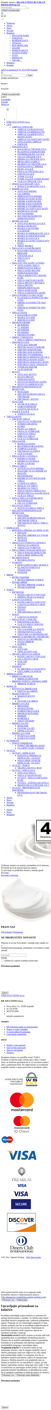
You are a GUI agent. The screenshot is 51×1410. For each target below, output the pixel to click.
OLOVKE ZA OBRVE (27, 701)
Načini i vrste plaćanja (16, 1045)
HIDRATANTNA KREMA (29, 196)
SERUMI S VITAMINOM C (30, 354)
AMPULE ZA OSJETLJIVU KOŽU (33, 139)
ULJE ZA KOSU (25, 453)
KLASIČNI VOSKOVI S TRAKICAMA (28, 568)
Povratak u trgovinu (9, 875)
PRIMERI (21, 716)
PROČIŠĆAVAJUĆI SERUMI (30, 347)
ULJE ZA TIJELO (25, 496)
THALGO (16, 43)
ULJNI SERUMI (24, 369)
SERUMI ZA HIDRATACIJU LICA (33, 357)
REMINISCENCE (20, 40)
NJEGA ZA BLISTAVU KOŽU (31, 293)
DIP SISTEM (18, 592)
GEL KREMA (23, 194)
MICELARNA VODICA (28, 161)
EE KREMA (23, 332)
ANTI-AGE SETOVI (26, 374)
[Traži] (28, 8)
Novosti (10, 30)
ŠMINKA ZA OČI (20, 723)
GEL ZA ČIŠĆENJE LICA (29, 156)
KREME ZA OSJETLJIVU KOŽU (32, 208)
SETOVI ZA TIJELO (21, 505)
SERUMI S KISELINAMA (29, 350)
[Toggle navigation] (2, 19)
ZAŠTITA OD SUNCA (27, 409)
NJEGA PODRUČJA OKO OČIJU (27, 295)
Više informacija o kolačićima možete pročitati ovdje (23, 1297)
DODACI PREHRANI (22, 743)
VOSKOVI (17, 562)
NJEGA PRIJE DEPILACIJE (30, 555)
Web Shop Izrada (33, 1257)
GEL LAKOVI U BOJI (27, 659)
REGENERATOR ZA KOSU (30, 446)
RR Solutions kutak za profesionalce (22, 1027)
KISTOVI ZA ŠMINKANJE (24, 689)
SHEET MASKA (25, 246)
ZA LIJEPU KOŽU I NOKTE (30, 748)
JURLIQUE (17, 38)
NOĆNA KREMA (25, 213)
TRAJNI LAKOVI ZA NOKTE (26, 654)
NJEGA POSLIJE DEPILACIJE (31, 552)
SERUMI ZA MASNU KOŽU (30, 359)
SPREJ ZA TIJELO (26, 436)
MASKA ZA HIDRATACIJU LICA (33, 233)
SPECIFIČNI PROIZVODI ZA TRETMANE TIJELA (31, 519)
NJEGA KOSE (18, 441)
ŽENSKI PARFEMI (26, 587)
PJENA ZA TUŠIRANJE (28, 431)
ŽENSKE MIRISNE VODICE (30, 585)
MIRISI (10, 575)
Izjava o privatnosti (15, 1050)
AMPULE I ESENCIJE (22, 127)
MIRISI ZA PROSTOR (22, 676)
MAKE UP (11, 686)
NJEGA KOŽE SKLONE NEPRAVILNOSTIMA (28, 271)
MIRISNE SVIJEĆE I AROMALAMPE (29, 681)
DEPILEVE (17, 58)
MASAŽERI (23, 392)
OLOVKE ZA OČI (25, 728)
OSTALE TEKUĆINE (22, 627)
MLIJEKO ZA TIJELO (27, 488)
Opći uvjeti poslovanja (16, 1048)
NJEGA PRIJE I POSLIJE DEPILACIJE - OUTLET (29, 761)
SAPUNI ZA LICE (25, 174)
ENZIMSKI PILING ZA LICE (30, 154)
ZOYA (15, 55)
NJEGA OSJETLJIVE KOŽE (30, 280)
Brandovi (11, 33)
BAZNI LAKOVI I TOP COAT (31, 595)
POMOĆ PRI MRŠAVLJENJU (31, 745)
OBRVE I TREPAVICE (22, 337)
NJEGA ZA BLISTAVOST (29, 775)
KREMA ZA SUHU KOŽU (29, 199)
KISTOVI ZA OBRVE (27, 691)
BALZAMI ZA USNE (27, 315)
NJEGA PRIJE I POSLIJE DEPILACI (29, 550)
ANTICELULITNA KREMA (30, 468)
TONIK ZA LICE (25, 176)
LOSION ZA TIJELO (27, 483)
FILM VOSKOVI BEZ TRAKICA (32, 565)
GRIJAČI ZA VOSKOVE (29, 547)
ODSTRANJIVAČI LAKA (29, 632)
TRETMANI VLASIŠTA (28, 451)
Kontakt (10, 65)
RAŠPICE (22, 644)
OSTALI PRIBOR (25, 642)
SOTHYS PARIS (19, 53)
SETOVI (21, 260)
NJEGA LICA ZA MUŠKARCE (26, 248)
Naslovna (11, 23)
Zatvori (5, 993)
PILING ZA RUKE (26, 463)
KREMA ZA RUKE (26, 458)
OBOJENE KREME (21, 322)
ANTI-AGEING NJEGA (28, 265)
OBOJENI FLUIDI (25, 335)
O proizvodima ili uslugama (18, 1032)
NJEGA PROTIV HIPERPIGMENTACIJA (28, 286)
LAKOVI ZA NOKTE (22, 599)
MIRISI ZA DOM (14, 674)
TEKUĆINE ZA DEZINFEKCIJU (32, 634)
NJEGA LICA (23, 258)
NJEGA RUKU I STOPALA (25, 456)
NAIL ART (22, 661)
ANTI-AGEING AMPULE (29, 142)
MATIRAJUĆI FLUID (27, 211)
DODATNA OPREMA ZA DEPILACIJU (30, 530)
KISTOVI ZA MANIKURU (29, 639)
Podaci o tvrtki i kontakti (17, 1029)
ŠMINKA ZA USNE (21, 733)
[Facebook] (6, 932)
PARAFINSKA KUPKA (28, 622)
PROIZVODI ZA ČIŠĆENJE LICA (33, 785)
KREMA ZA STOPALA (28, 461)
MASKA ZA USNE (26, 317)
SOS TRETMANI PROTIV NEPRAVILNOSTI (29, 217)
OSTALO (21, 607)
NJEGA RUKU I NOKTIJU (24, 619)
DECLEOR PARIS (20, 35)
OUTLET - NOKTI (20, 765)
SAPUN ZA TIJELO (26, 434)
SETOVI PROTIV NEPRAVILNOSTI (26, 378)
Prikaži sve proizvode (10, 10)
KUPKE (21, 426)
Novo (9, 28)
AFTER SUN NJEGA (27, 404)
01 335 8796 (24, 70)
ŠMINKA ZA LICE (20, 703)
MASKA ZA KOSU (26, 444)
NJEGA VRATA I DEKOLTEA (31, 491)
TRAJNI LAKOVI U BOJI (29, 768)
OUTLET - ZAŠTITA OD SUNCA (33, 783)
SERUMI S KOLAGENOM (29, 352)
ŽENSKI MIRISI (19, 582)
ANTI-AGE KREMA (27, 191)
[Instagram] (17, 932)
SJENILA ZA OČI (25, 731)
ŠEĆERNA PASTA (20, 557)
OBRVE (15, 698)
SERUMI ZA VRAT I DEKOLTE (32, 364)
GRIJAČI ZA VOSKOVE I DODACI (29, 543)
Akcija (9, 25)
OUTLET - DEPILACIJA (23, 753)
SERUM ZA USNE (26, 320)
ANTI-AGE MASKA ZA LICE (31, 223)
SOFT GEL (17, 646)
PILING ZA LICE (25, 169)
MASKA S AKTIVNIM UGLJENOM (28, 229)
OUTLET (11, 750)
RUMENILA (23, 718)
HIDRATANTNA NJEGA (29, 268)
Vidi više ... (17, 60)
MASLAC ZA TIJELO (27, 486)
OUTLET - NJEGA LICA (23, 770)
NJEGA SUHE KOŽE (27, 290)
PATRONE (22, 572)
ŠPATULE (22, 538)
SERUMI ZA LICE (20, 342)
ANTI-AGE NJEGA (26, 773)
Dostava (10, 1052)
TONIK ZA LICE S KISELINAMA (33, 179)
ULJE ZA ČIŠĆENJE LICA (29, 181)
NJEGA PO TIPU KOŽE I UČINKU (28, 263)
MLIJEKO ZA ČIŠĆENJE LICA (32, 164)
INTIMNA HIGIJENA (27, 424)
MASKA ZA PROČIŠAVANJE (31, 236)
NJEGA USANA (19, 312)
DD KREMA (23, 330)
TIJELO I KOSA (14, 416)
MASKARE (22, 726)
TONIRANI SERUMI (27, 367)
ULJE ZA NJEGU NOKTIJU (30, 624)
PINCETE (22, 533)
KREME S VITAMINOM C (29, 206)
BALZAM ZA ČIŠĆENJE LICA (32, 149)
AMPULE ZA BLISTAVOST (30, 129)
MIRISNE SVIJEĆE (26, 684)
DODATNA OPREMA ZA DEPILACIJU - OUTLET (29, 756)
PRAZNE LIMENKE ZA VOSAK (32, 535)
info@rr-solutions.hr (9, 70)
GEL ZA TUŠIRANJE (27, 503)
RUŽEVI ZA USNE (26, 736)
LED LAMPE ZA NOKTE (29, 671)
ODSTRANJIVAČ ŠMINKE (30, 166)
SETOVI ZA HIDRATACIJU (30, 384)
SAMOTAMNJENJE (26, 406)
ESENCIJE (22, 144)
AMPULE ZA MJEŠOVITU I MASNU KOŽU (30, 135)
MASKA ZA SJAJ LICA (28, 238)
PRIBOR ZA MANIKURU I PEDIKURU (30, 637)
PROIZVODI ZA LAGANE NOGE (33, 493)
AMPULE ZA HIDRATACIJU (31, 132)
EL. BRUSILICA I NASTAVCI (31, 669)
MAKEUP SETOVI (21, 693)
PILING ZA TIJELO (26, 429)
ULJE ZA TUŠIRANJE (27, 439)
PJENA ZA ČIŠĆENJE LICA (30, 171)
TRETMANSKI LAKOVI (29, 612)
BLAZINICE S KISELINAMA (31, 152)
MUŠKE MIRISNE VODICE (30, 580)
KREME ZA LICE (20, 189)
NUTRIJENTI (13, 741)
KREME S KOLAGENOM (29, 204)
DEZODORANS (25, 476)
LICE (9, 124)
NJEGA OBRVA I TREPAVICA (31, 340)
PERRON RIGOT (20, 50)
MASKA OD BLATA (27, 226)
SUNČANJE (17, 401)
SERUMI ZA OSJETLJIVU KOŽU (33, 362)
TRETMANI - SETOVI (27, 399)
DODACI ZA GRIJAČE (28, 545)
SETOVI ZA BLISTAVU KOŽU (32, 382)
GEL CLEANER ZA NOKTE (30, 629)
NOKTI (10, 590)
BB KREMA (23, 325)
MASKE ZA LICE (20, 221)
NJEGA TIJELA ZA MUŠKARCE (27, 498)
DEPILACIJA (13, 528)
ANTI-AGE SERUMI (27, 345)
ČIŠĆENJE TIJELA (21, 419)
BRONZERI (23, 706)
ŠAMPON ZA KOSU (27, 448)
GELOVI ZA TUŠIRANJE (29, 421)
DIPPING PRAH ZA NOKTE (30, 597)
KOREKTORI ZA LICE (28, 711)
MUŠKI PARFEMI (20, 577)
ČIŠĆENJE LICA (20, 147)
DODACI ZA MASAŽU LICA (26, 184)
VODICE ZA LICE (20, 411)
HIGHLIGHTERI (25, 708)
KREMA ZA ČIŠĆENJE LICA (31, 159)
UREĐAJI (16, 666)
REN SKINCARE (20, 45)
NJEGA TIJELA (19, 466)
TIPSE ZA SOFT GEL (27, 651)
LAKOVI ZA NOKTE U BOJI (31, 604)
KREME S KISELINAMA (29, 201)
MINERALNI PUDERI (27, 713)
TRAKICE (22, 540)
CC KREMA (23, 327)
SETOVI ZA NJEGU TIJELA (30, 508)
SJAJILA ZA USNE (26, 738)
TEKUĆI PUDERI (25, 721)
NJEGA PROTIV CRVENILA (31, 283)
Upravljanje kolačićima (16, 1034)
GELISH (16, 48)
